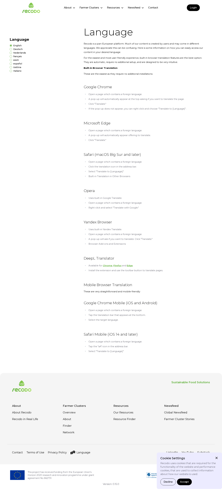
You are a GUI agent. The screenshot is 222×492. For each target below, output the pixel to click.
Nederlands (19, 53)
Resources (113, 7)
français (17, 56)
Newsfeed (134, 7)
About (68, 7)
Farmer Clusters (89, 7)
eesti (16, 60)
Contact (153, 7)
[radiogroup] (42, 58)
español (17, 64)
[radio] (11, 45)
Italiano (17, 71)
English (17, 45)
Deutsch (18, 49)
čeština (17, 67)
